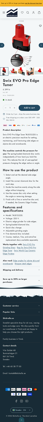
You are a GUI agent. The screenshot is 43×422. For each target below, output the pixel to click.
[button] (4, 12)
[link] (33, 12)
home (21, 21)
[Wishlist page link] (22, 12)
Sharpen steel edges (23, 263)
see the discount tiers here (33, 3)
